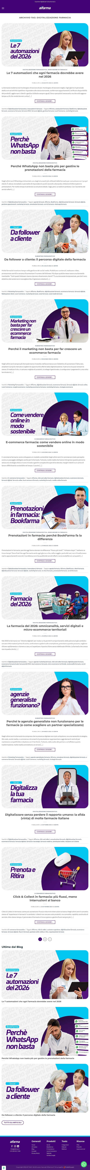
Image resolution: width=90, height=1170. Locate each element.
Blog (33, 1149)
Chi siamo (34, 1147)
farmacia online (82, 385)
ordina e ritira (44, 932)
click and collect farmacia (46, 478)
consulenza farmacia (63, 757)
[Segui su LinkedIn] (18, 1146)
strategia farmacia (55, 759)
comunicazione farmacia (57, 839)
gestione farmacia (48, 111)
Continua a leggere (45, 101)
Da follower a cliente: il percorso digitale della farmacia (45, 259)
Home (33, 1145)
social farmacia (43, 294)
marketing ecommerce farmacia (36, 387)
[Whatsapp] (84, 1164)
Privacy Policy (36, 1153)
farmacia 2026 (26, 111)
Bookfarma (50, 1147)
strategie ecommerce (66, 387)
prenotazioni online (59, 841)
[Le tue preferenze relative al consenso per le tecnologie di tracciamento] (4, 1168)
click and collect (45, 839)
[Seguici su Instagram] (15, 1146)
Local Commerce (60, 111)
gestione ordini (34, 932)
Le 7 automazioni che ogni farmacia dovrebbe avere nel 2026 (31, 1001)
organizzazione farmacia (56, 932)
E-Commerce (50, 1149)
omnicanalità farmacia (74, 664)
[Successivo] (50, 939)
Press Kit (79, 1147)
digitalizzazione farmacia (66, 202)
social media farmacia (55, 294)
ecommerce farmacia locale (10, 664)
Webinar (64, 1149)
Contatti (34, 1151)
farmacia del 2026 (25, 664)
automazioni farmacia (62, 109)
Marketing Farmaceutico (45, 256)
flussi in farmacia (24, 932)
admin (56, 83)
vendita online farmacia (59, 480)
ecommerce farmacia (14, 111)
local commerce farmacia (31, 480)
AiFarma (52, 109)
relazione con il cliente (72, 841)
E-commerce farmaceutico (45, 439)
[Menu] (3, 8)
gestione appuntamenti (9, 204)
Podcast (64, 1147)
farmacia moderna (46, 841)
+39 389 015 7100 (15, 1151)
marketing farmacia (72, 111)
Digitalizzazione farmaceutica (35, 69)
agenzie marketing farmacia (42, 662)
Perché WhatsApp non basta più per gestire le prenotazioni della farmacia (38, 1058)
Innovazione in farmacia (57, 69)
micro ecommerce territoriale (57, 664)
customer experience (53, 930)
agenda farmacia (39, 202)
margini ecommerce (19, 387)
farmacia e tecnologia (33, 841)
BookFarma (73, 109)
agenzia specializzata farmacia (40, 757)
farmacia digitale (37, 111)
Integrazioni (65, 1145)
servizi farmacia (49, 204)
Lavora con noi (81, 1149)
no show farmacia (47, 571)
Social (48, 1145)
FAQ (78, 1145)
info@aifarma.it (15, 1149)
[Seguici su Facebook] (12, 1146)
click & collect (42, 930)
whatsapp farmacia (61, 204)
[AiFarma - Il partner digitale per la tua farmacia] (45, 8)
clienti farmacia (79, 568)
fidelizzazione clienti (8, 294)
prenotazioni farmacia (36, 204)
